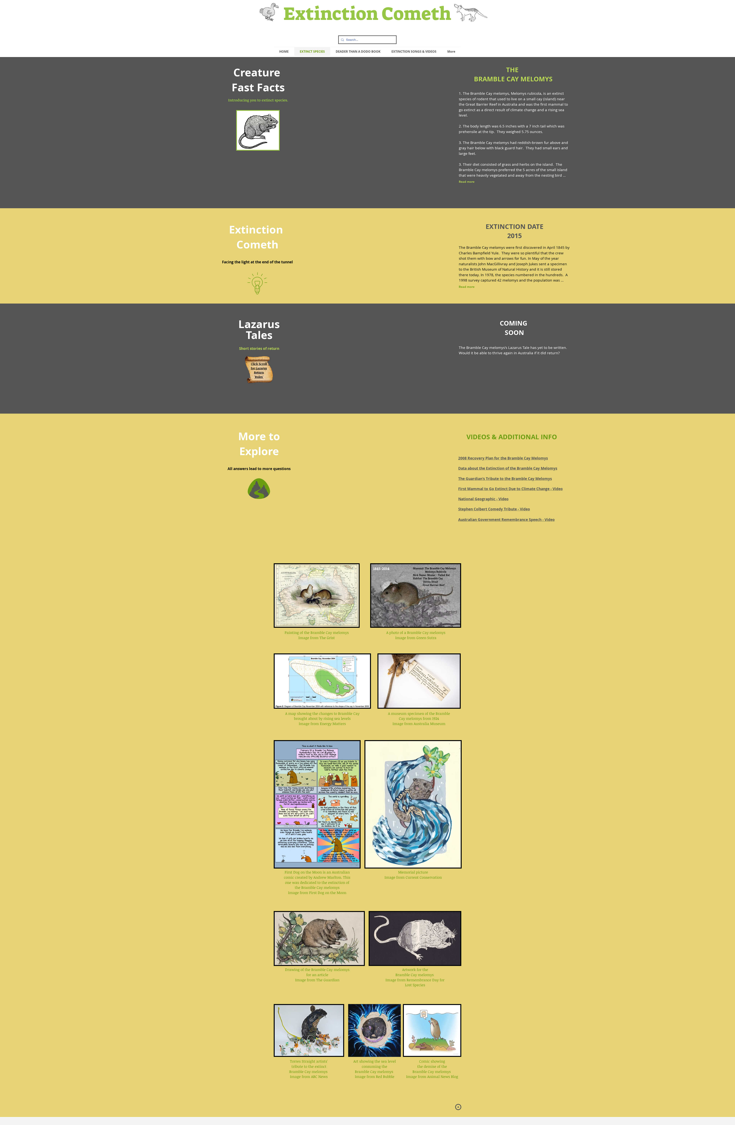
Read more (466, 182)
